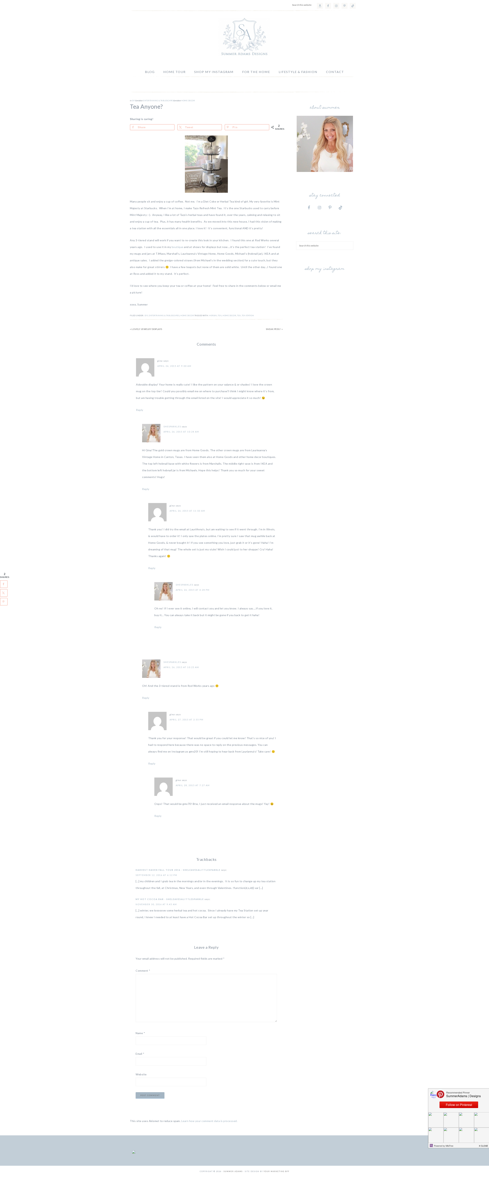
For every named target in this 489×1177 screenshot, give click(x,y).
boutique (177, 247)
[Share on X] (4, 593)
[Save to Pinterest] (4, 602)
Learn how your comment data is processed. (209, 1121)
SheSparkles (172, 426)
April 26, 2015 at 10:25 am (181, 667)
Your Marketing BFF (276, 1171)
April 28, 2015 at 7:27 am (193, 785)
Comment (143, 970)
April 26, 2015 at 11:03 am (187, 511)
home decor (229, 315)
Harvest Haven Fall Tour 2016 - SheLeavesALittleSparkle (178, 870)
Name (140, 1033)
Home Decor (188, 100)
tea (239, 315)
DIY (134, 100)
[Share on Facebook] (4, 584)
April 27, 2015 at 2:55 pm (186, 719)
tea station (248, 315)
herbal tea (215, 315)
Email (140, 1053)
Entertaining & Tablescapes (158, 100)
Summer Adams (244, 37)
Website (141, 1074)
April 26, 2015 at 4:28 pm (193, 590)
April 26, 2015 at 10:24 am (181, 431)
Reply (139, 410)
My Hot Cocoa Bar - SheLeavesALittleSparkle (170, 899)
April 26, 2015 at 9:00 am (174, 366)
